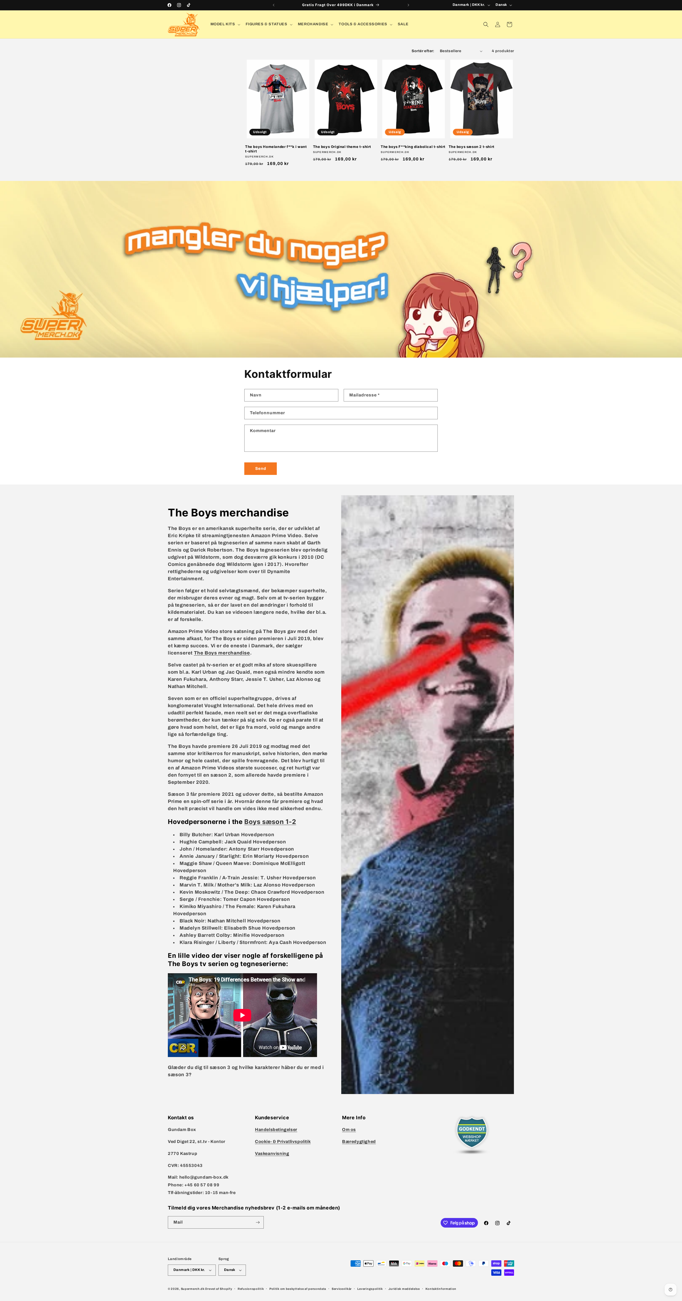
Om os (349, 1129)
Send (260, 468)
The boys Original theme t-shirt (342, 146)
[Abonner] (257, 1222)
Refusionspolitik (251, 1288)
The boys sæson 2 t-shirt (471, 146)
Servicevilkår (342, 1288)
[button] (224, 24)
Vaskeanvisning (272, 1153)
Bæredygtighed (359, 1141)
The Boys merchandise (222, 653)
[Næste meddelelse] (408, 5)
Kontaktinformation (441, 1288)
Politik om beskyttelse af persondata (297, 1288)
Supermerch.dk (193, 1288)
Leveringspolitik (370, 1288)
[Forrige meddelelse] (273, 5)
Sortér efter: (423, 51)
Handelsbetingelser (276, 1129)
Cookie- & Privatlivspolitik (283, 1141)
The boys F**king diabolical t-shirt (413, 146)
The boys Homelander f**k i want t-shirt (276, 148)
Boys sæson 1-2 (270, 822)
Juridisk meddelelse (404, 1288)
